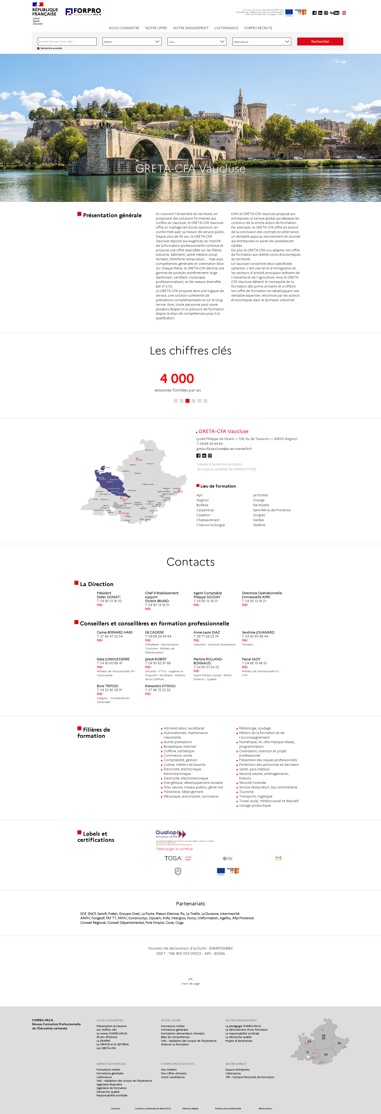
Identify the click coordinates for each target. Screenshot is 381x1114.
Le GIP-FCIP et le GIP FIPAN (113, 1044)
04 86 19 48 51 (256, 663)
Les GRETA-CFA (106, 1048)
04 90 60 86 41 (111, 663)
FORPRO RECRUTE (258, 28)
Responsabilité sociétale (112, 1095)
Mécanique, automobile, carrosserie (191, 796)
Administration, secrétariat (184, 728)
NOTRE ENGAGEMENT (191, 28)
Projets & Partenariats (239, 1040)
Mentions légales (190, 1108)
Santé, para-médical (254, 769)
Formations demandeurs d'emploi (182, 1033)
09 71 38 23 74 (207, 636)
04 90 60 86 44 (256, 636)
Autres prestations (178, 742)
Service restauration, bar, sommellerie (268, 787)
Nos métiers (169, 1069)
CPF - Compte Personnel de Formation (250, 1077)
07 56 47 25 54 (111, 636)
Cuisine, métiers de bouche (185, 765)
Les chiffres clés (107, 1029)
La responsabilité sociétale (242, 1033)
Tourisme (246, 792)
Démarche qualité (108, 1091)
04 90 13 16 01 (158, 605)
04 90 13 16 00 (111, 601)
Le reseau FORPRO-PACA (112, 1033)
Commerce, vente (178, 755)
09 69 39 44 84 (211, 444)
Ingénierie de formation (112, 1088)
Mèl (100, 605)
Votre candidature (173, 1077)
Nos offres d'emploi (174, 1073)
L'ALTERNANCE (226, 28)
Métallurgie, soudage (255, 728)
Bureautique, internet (180, 746)
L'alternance (104, 1077)
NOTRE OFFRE (156, 28)
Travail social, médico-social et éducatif (269, 801)
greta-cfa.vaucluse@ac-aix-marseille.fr (224, 449)
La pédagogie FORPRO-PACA (243, 1026)
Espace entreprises (238, 1069)
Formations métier (173, 1026)
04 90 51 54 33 (208, 667)
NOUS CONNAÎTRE (124, 28)
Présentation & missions (112, 1026)
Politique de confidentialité (228, 1108)
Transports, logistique (255, 796)
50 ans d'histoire (107, 1037)
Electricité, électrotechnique (186, 778)
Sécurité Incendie (252, 783)
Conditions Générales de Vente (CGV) (153, 1108)
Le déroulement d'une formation (247, 1029)
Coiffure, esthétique (179, 751)
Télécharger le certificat (174, 849)
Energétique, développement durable (193, 783)
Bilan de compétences (175, 1037)
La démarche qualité (239, 1037)
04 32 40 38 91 (111, 690)
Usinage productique (255, 805)
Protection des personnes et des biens (269, 765)
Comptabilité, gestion (180, 760)
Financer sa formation (175, 1044)
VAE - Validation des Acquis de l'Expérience (188, 1040)
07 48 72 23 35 (159, 690)
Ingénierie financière (109, 1084)
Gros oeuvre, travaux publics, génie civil (193, 787)
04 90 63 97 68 (159, 663)
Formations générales (174, 1029)
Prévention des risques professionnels (268, 760)
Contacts (115, 1108)
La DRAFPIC (104, 1040)
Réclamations (265, 1108)
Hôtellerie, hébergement (183, 792)
